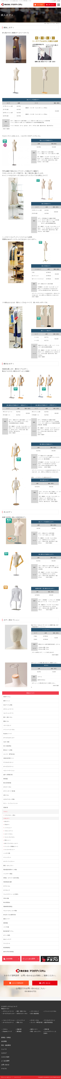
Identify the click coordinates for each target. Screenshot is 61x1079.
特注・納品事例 (6, 1045)
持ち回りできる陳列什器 (9, 914)
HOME (45, 23)
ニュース (4, 1049)
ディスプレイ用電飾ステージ (11, 846)
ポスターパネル (7, 787)
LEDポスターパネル (22, 1013)
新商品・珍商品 (6, 1037)
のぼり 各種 (6, 741)
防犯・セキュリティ (8, 865)
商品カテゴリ (49, 23)
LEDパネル (6, 795)
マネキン (54, 23)
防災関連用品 (6, 947)
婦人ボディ (7, 818)
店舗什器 (5, 807)
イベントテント (7, 857)
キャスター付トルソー (9, 849)
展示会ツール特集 (7, 750)
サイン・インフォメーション (10, 803)
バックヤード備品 (7, 873)
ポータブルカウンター (9, 737)
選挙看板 (5, 923)
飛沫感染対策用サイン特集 (10, 869)
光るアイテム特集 (7, 705)
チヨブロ (4, 1068)
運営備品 (5, 778)
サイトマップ (17, 1077)
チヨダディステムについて (9, 1006)
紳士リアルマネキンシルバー (11, 843)
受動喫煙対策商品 (7, 906)
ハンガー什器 (6, 853)
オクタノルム (6, 886)
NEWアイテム (6, 696)
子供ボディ (7, 824)
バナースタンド (7, 725)
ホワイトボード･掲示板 (9, 791)
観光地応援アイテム (8, 931)
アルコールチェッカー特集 (10, 910)
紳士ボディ (7, 821)
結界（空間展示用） (8, 774)
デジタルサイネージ (8, 762)
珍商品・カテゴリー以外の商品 (11, 877)
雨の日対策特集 (7, 782)
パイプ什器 (6, 927)
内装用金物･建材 (7, 881)
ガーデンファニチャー (9, 861)
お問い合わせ (51, 4)
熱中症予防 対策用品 (8, 951)
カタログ (4, 1053)
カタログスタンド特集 (9, 799)
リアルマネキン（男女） (10, 815)
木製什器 (46, 1029)
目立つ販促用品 (7, 746)
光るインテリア (7, 939)
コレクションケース (8, 713)
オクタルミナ (6, 890)
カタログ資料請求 (17, 983)
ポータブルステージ (8, 766)
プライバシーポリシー (6, 1077)
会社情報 (58, 0)
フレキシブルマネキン (9, 837)
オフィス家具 (6, 935)
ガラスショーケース (8, 709)
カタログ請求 (39, 4)
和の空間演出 (6, 902)
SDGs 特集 (6, 898)
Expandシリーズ (7, 733)
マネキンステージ (8, 830)
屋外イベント (6, 700)
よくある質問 (53, 0)
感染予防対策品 (48, 1022)
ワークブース (6, 943)
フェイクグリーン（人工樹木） (11, 894)
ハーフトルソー (8, 827)
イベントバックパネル (9, 729)
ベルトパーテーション (9, 770)
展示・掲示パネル (7, 717)
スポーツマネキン (8, 834)
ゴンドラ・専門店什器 (9, 754)
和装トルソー (7, 840)
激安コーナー (6, 918)
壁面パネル (6, 721)
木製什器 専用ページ (8, 758)
